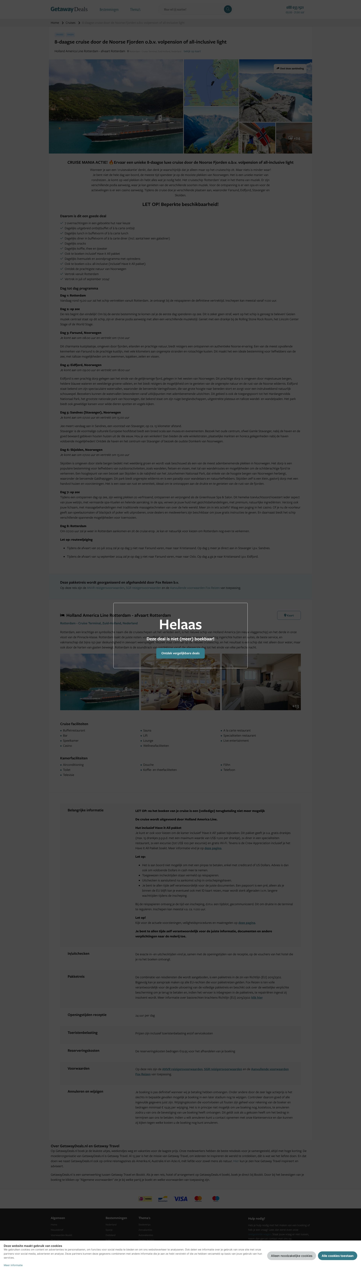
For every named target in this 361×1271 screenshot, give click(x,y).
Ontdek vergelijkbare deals (180, 653)
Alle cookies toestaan (337, 1256)
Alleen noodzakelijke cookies (291, 1256)
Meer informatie (13, 1265)
